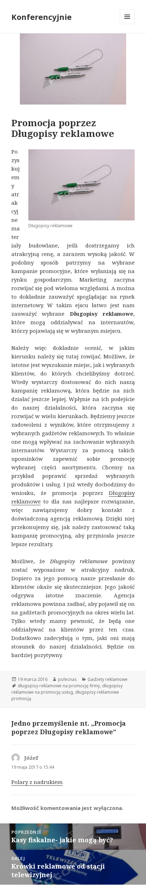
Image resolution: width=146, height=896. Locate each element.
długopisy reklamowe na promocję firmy (59, 686)
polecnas (67, 679)
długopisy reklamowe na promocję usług (67, 689)
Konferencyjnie (41, 16)
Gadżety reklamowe (108, 679)
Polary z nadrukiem (37, 781)
